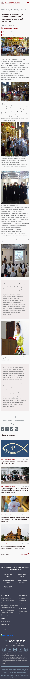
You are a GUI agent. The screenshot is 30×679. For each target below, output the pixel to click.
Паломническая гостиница (8, 587)
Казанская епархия (6, 598)
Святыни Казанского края (8, 607)
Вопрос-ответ (23, 611)
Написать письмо (24, 614)
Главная (3, 9)
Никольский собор (19, 420)
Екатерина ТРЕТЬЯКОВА (11, 28)
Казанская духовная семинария (22, 581)
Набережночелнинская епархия (8, 581)
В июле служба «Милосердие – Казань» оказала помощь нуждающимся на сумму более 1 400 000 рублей (15, 519)
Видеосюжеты (5, 624)
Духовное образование (7, 610)
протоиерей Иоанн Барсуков (9, 424)
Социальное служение (7, 612)
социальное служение (7, 420)
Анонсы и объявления (6, 544)
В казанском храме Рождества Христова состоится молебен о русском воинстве (13, 547)
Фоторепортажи (5, 622)
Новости (10, 9)
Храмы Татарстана (6, 615)
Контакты (4, 629)
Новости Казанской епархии (16, 11)
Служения (22, 598)
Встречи (21, 603)
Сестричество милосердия (8, 417)
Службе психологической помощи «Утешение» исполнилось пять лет (14, 463)
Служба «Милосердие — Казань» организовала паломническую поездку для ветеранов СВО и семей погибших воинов (14, 490)
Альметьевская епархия (22, 575)
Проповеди (22, 600)
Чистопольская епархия (8, 575)
